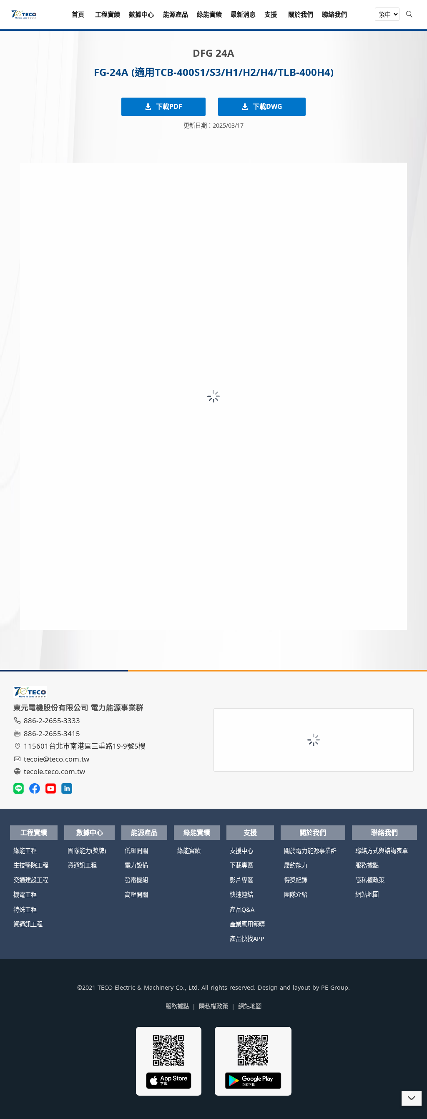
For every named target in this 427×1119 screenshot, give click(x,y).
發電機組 (136, 880)
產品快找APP (247, 939)
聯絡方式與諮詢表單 (381, 851)
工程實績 (33, 832)
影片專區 (241, 880)
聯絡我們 (384, 832)
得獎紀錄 (295, 880)
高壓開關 (136, 894)
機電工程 (25, 894)
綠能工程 (25, 851)
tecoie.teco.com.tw (54, 771)
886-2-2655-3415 (52, 733)
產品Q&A (242, 909)
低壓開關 (136, 851)
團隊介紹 (295, 894)
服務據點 (367, 865)
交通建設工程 (30, 880)
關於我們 (312, 832)
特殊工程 (25, 909)
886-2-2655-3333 (52, 720)
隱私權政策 (369, 880)
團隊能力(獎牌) (87, 851)
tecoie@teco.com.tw (56, 759)
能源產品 (144, 832)
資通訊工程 (28, 924)
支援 (250, 832)
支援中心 (241, 851)
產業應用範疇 (247, 924)
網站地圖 (367, 894)
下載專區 (241, 865)
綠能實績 (196, 832)
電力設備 (136, 865)
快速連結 (241, 894)
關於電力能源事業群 (310, 851)
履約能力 (295, 865)
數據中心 (89, 832)
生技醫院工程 (30, 865)
